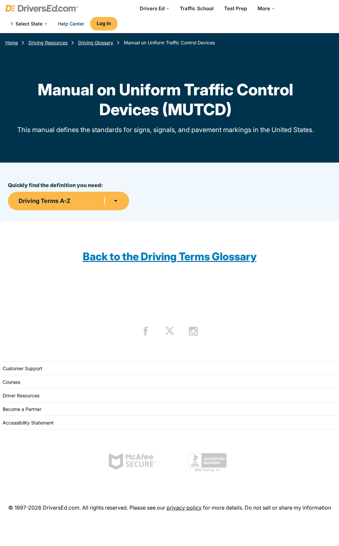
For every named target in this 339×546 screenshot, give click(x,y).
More (264, 8)
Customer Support (22, 368)
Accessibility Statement (28, 422)
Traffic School (197, 8)
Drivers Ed (152, 8)
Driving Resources (48, 42)
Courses (11, 382)
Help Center (71, 23)
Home (11, 42)
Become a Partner (22, 409)
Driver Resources (21, 395)
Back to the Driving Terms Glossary (170, 256)
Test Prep (235, 8)
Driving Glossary (95, 42)
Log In (104, 23)
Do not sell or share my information (288, 507)
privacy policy (184, 507)
